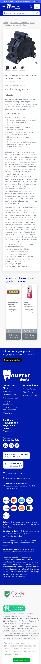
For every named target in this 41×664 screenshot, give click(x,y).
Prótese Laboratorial (19, 23)
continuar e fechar (21, 660)
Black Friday (28, 392)
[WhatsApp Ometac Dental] (5, 445)
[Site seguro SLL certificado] (14, 594)
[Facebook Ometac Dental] (17, 445)
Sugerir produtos (12, 360)
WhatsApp (7, 413)
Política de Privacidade (7, 430)
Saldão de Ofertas (30, 396)
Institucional (8, 391)
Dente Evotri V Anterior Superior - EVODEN (13, 305)
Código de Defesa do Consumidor (10, 408)
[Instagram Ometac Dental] (11, 445)
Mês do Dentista (29, 389)
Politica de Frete (9, 395)
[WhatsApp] (31, 6)
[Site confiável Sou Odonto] (14, 608)
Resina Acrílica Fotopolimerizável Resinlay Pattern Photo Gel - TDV (29, 305)
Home (5, 23)
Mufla (32, 23)
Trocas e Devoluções (8, 403)
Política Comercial (10, 398)
